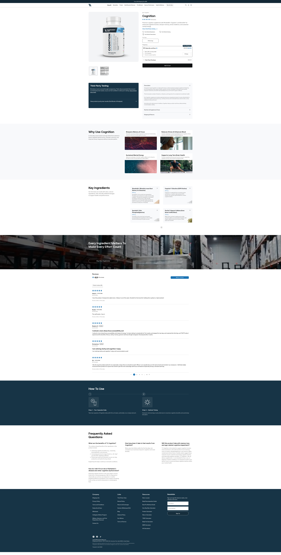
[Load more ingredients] (161, 227)
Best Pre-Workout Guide (148, 504)
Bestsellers (115, 5)
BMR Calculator (146, 525)
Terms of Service (121, 521)
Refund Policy (121, 501)
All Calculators (146, 528)
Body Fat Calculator (147, 521)
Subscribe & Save (97, 508)
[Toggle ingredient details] (157, 188)
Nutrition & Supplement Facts (152, 110)
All (143, 12)
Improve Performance (149, 5)
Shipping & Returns (149, 114)
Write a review (180, 277)
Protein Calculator (147, 511)
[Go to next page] (149, 375)
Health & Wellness (160, 5)
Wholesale (95, 511)
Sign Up (178, 513)
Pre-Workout (140, 5)
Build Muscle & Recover (129, 5)
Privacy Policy (96, 501)
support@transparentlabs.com (99, 539)
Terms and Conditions (98, 504)
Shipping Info (95, 498)
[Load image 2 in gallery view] (104, 71)
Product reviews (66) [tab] (97, 285)
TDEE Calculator (146, 518)
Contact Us (95, 523)
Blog (118, 511)
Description (147, 85)
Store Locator (146, 498)
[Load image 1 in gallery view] (93, 71)
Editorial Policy (121, 515)
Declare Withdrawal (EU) (124, 508)
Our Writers (120, 518)
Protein (121, 5)
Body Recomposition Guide (149, 501)
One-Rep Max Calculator (148, 508)
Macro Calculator (147, 515)
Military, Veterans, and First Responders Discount (99, 519)
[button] (115, 5)
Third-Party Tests (121, 498)
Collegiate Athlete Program (99, 515)
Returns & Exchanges (123, 504)
